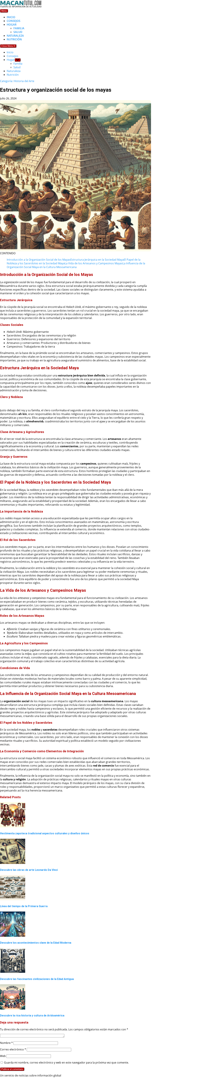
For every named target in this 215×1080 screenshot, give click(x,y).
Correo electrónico (13, 1049)
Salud (17, 32)
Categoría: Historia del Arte (17, 81)
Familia (18, 28)
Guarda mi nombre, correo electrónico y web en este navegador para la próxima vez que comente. (66, 1062)
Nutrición (14, 39)
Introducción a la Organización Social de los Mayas (38, 259)
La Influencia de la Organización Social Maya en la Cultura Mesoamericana (76, 265)
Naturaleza (15, 35)
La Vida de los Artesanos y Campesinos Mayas (94, 263)
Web (3, 1056)
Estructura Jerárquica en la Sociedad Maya (97, 259)
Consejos (13, 21)
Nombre (6, 1043)
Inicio (11, 17)
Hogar (11, 24)
